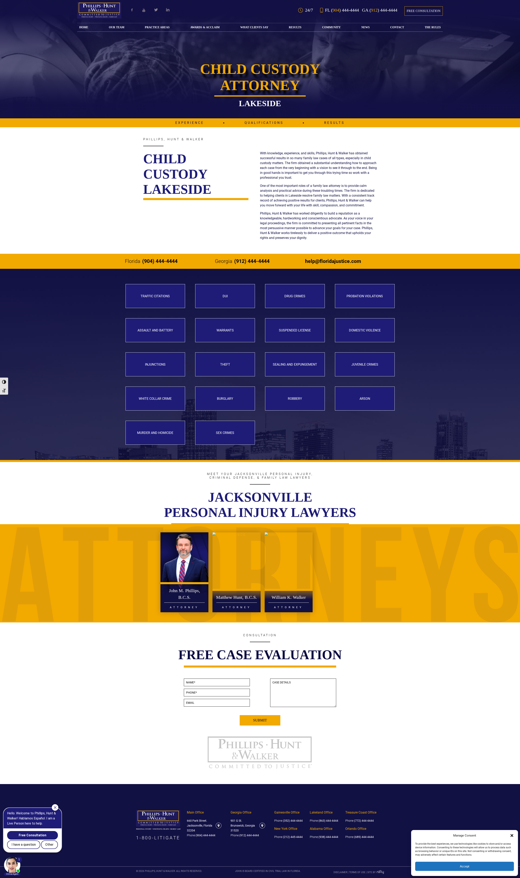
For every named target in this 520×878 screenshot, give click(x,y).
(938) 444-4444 (324, 837)
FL (342, 10)
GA (379, 10)
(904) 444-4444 (151, 261)
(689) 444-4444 (359, 837)
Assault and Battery (155, 330)
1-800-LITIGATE (158, 838)
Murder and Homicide (155, 433)
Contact (397, 27)
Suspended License (295, 330)
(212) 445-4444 (288, 837)
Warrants (225, 330)
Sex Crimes (225, 433)
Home (83, 27)
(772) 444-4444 (359, 820)
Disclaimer (340, 872)
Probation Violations (365, 296)
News (365, 27)
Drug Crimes (294, 296)
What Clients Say (254, 27)
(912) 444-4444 (242, 261)
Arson (365, 399)
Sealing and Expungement (295, 364)
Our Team (116, 27)
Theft (225, 364)
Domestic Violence (365, 330)
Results (295, 27)
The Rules (433, 27)
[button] (512, 835)
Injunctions (155, 364)
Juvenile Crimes (364, 364)
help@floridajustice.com (333, 261)
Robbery (295, 399)
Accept (464, 866)
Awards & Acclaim (205, 27)
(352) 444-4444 (288, 820)
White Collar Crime (155, 399)
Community (331, 27)
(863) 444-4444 (324, 820)
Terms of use (357, 872)
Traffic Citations (155, 296)
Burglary (225, 399)
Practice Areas (157, 27)
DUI (225, 296)
